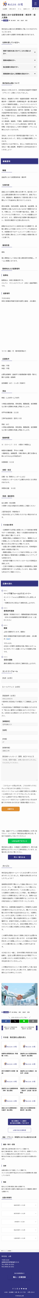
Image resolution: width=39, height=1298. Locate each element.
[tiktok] (19, 1289)
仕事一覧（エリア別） (20, 1292)
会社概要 (11, 1292)
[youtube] (24, 1289)
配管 (26, 20)
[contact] (26, 1289)
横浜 (18, 20)
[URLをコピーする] (33, 1021)
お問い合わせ (31, 1292)
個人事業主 (13, 20)
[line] (21, 1289)
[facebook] (13, 1289)
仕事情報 (6, 20)
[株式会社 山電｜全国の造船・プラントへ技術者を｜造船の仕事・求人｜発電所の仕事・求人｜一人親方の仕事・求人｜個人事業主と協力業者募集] (12, 3)
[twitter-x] (15, 1289)
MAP (8, 639)
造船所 (22, 20)
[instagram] (17, 1289)
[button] (6, 1021)
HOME (6, 1292)
